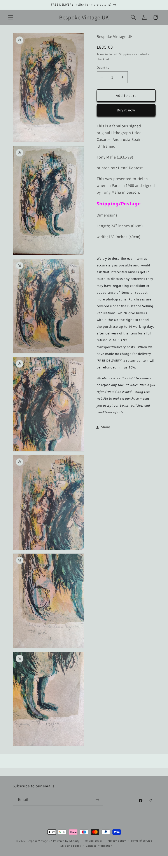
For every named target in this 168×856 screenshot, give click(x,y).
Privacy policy (116, 840)
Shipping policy (70, 845)
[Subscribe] (97, 799)
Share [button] (105, 427)
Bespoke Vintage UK (39, 841)
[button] (10, 17)
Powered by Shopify (66, 841)
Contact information (99, 845)
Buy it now (126, 110)
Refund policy (93, 840)
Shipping (125, 54)
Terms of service (141, 840)
